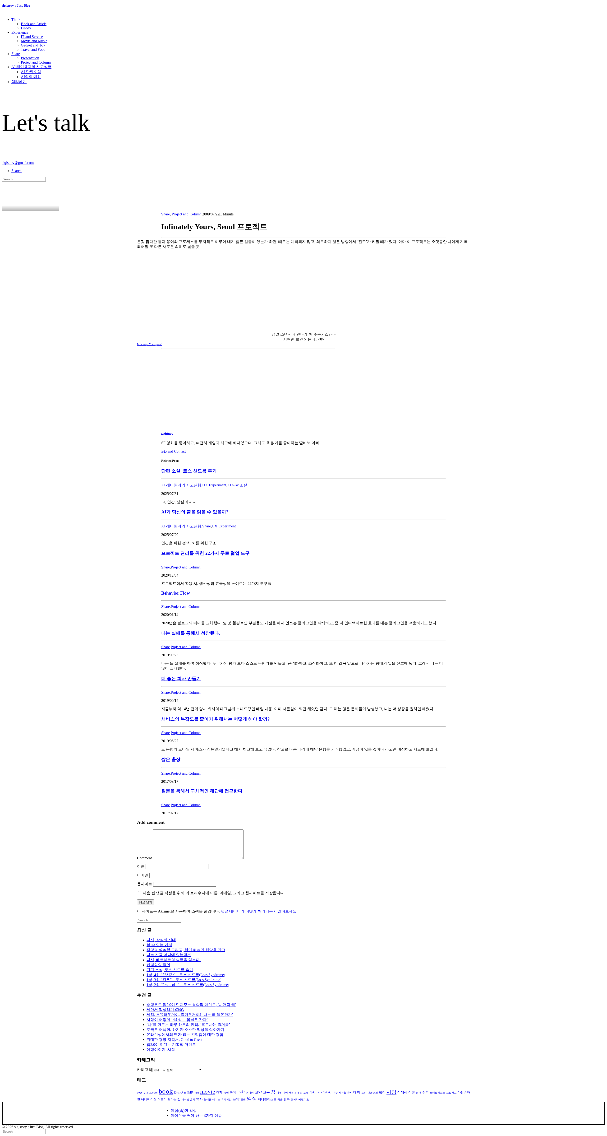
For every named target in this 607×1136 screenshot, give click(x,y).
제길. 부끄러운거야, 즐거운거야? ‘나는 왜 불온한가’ (190, 1015)
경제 (219, 1092)
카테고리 (144, 1070)
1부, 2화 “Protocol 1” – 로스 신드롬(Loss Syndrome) (188, 985)
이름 (141, 866)
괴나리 (250, 1092)
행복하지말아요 (300, 1099)
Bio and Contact (173, 451)
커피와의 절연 (158, 965)
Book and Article (33, 24)
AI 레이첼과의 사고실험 (31, 67)
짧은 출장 (170, 759)
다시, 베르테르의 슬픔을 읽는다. (174, 960)
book (166, 1091)
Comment (144, 858)
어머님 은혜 (188, 1099)
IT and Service (32, 37)
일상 (252, 1099)
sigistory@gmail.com (18, 163)
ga (185, 1092)
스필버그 (451, 1092)
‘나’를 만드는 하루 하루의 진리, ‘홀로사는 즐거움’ (188, 1025)
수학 (425, 1092)
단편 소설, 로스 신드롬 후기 (189, 470)
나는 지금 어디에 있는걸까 (169, 955)
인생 (243, 1099)
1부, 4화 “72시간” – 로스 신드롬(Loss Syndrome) (186, 975)
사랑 (391, 1092)
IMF (190, 1092)
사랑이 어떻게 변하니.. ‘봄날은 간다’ (177, 1020)
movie (207, 1091)
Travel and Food (33, 49)
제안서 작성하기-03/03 (165, 1010)
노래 (305, 1092)
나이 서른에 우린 (292, 1092)
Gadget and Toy (33, 45)
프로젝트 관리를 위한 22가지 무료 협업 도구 (205, 553)
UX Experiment (214, 485)
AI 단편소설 (31, 72)
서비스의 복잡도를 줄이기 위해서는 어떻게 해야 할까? (215, 719)
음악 (235, 1099)
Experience (19, 32)
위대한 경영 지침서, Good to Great (174, 1040)
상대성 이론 (406, 1092)
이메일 (142, 875)
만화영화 (373, 1092)
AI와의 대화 (31, 77)
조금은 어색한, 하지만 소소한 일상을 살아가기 (185, 1030)
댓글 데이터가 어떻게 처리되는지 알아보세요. (259, 911)
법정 (382, 1092)
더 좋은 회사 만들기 (181, 678)
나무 (279, 1092)
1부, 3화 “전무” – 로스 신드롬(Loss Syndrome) (184, 980)
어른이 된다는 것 (168, 1099)
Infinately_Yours (146, 344)
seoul (159, 344)
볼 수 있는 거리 (159, 945)
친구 (287, 1099)
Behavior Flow (175, 593)
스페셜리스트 (437, 1092)
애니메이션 (148, 1099)
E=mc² (178, 1092)
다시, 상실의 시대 (161, 940)
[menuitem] (308, 24)
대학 (356, 1092)
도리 (364, 1092)
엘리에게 (19, 82)
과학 (241, 1092)
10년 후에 (142, 1092)
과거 (233, 1092)
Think (15, 20)
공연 (226, 1092)
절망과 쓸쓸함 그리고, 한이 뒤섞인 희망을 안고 (186, 950)
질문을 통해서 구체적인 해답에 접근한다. (202, 790)
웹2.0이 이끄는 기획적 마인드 (171, 1045)
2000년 (153, 1092)
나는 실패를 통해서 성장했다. (190, 633)
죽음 (280, 1099)
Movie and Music (34, 41)
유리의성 (226, 1099)
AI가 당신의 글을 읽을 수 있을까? (195, 511)
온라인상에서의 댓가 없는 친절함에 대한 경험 (185, 1035)
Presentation (30, 58)
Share (15, 54)
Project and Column (36, 62)
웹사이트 (144, 884)
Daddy (26, 28)
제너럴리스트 (267, 1099)
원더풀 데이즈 (212, 1099)
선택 (418, 1092)
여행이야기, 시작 (161, 1050)
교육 (266, 1092)
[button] (16, 171)
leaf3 (196, 1092)
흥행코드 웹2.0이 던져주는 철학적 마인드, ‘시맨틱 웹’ (191, 1005)
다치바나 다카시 (320, 1092)
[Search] (24, 179)
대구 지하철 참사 (342, 1092)
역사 (199, 1099)
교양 (258, 1092)
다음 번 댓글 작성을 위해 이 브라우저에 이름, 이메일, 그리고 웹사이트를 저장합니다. (214, 893)
